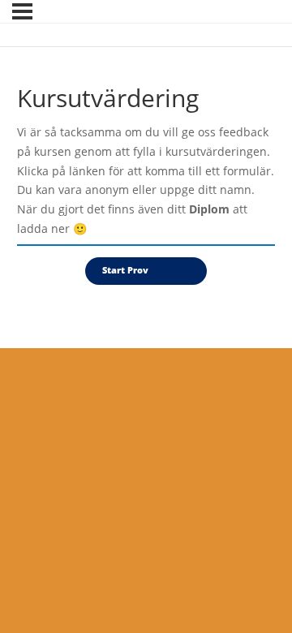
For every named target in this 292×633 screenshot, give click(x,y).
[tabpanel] (146, 184)
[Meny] (22, 11)
